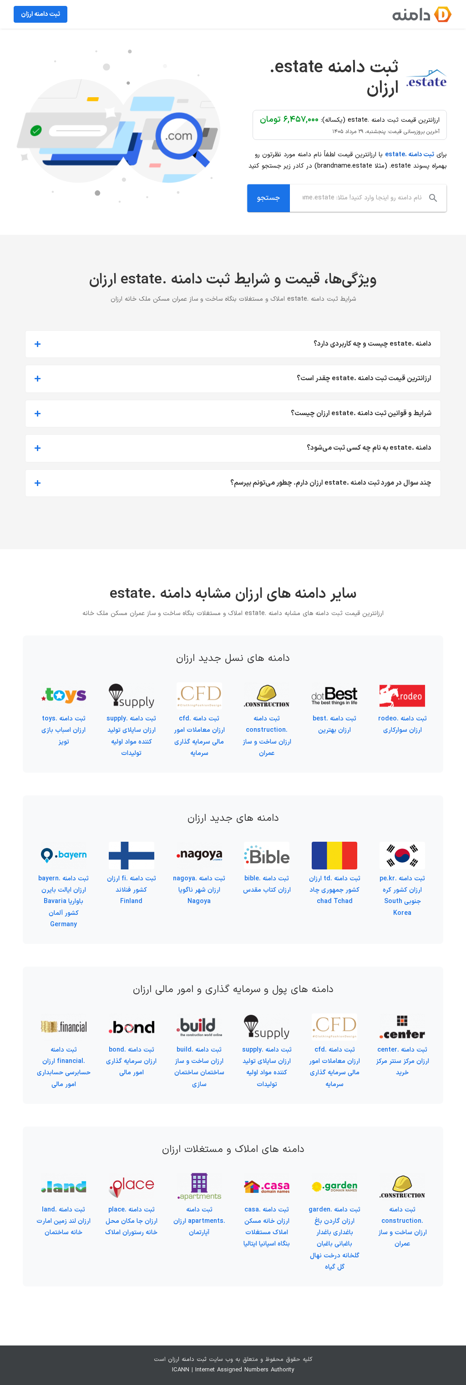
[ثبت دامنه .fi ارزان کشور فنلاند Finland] (131, 847)
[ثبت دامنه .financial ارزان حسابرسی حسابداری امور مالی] (63, 1019)
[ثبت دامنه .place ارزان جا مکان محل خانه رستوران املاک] (131, 1178)
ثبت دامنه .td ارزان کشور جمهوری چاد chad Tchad (334, 890)
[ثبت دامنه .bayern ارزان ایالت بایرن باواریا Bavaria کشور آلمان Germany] (63, 847)
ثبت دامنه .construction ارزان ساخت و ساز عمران (267, 736)
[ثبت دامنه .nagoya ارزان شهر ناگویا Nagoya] (199, 847)
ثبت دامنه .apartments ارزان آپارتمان (199, 1221)
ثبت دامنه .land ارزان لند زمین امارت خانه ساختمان (63, 1221)
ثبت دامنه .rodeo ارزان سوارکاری (402, 724)
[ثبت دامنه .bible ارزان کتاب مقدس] (266, 847)
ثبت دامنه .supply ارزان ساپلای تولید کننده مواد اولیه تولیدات (131, 736)
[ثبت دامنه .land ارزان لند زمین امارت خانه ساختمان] (63, 1178)
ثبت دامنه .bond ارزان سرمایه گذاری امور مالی (131, 1061)
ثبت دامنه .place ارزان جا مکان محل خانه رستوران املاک (131, 1221)
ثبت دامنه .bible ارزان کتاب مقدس (267, 884)
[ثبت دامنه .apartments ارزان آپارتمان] (199, 1178)
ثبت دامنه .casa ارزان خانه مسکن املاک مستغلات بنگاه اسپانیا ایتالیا (266, 1227)
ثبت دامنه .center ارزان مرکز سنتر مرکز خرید (402, 1061)
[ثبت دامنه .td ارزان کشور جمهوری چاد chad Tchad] (334, 847)
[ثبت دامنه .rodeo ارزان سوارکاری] (402, 688)
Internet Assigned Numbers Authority (244, 1370)
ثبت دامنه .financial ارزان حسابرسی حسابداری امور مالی (64, 1067)
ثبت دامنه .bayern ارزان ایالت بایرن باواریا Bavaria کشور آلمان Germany (63, 901)
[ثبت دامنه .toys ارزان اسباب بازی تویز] (63, 688)
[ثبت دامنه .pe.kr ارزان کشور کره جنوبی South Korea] (402, 847)
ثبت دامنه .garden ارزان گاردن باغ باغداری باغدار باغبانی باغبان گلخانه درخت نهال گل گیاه (334, 1238)
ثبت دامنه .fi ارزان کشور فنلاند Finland (131, 890)
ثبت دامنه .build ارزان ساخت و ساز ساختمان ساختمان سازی (199, 1067)
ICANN (180, 1370)
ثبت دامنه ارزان (187, 1359)
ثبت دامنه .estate (409, 154)
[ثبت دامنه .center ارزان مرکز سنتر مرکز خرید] (402, 1019)
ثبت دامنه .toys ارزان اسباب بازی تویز (63, 730)
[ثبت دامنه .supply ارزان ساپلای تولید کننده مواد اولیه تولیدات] (131, 688)
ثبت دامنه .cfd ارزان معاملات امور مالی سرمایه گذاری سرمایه (199, 736)
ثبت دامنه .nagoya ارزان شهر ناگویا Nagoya (199, 890)
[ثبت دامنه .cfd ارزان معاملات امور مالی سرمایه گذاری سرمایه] (199, 688)
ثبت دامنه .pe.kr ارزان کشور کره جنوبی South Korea (402, 896)
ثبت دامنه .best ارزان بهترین (334, 724)
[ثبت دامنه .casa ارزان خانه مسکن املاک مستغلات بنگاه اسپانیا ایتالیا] (266, 1178)
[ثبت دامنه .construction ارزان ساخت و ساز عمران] (266, 688)
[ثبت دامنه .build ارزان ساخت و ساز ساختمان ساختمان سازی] (199, 1019)
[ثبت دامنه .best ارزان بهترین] (334, 688)
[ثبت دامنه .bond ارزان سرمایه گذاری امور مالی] (131, 1019)
